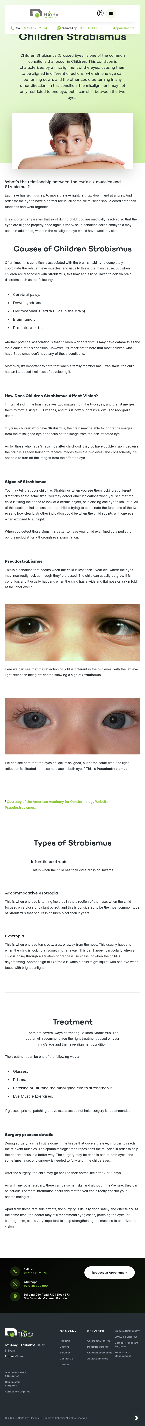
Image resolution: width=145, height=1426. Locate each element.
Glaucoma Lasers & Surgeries (15, 1374)
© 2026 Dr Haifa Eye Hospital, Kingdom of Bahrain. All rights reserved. (46, 1417)
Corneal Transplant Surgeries (126, 1344)
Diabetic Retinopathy (127, 1330)
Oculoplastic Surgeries (12, 1383)
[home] (44, 13)
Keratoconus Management (123, 1354)
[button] (111, 13)
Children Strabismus (99, 1352)
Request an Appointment (109, 1272)
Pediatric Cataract (98, 1346)
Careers (64, 1364)
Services (65, 1352)
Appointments (123, 28)
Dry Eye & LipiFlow (126, 1336)
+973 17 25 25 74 (35, 1273)
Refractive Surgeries (17, 1391)
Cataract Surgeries (98, 1340)
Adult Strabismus (97, 1358)
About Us (65, 1340)
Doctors (64, 1346)
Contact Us (66, 1358)
